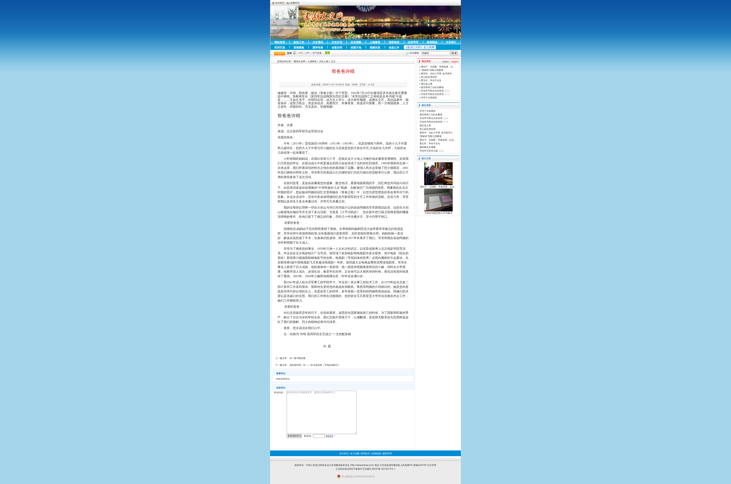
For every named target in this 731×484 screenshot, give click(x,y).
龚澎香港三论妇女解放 (432, 87)
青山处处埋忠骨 (429, 77)
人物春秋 (312, 61)
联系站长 (365, 453)
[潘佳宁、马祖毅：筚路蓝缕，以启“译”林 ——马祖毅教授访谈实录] (438, 173)
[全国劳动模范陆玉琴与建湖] (438, 199)
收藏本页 (294, 2)
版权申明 (387, 453)
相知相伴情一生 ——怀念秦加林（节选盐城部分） (315, 364)
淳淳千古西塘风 (429, 97)
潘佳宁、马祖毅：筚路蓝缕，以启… (438, 139)
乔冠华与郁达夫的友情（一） (436, 94)
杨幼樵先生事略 (428, 146)
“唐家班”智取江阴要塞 (432, 70)
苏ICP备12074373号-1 (383, 468)
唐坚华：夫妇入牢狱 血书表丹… (437, 73)
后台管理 (431, 464)
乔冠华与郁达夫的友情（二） (436, 90)
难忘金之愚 (426, 84)
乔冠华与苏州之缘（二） (432, 150)
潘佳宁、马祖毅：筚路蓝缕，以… (438, 66)
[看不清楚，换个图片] (329, 436)
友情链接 (376, 453)
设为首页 (279, 2)
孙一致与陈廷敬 (298, 358)
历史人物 (323, 61)
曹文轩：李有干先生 (431, 80)
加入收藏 (354, 453)
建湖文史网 (299, 61)
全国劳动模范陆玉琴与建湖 (438, 213)
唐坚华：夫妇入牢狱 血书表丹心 (436, 132)
